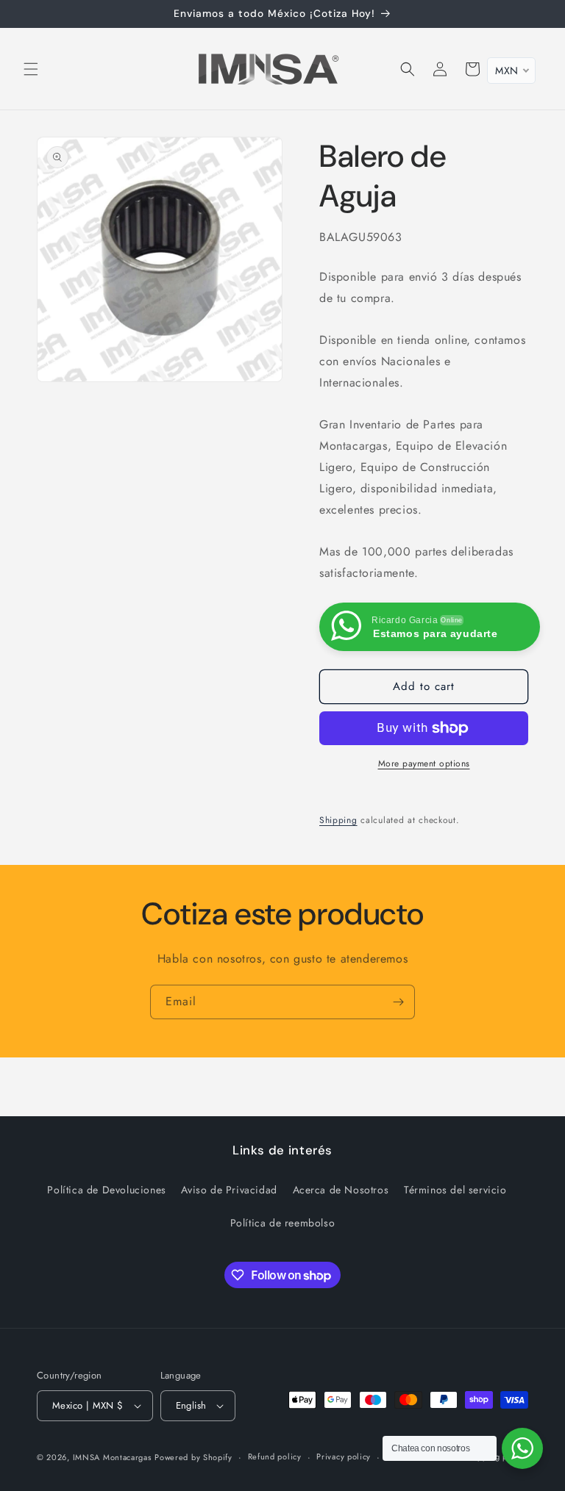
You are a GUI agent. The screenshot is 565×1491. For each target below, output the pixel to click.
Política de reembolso (282, 1222)
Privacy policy (343, 1456)
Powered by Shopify (193, 1457)
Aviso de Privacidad (229, 1189)
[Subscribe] (398, 1002)
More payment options (424, 763)
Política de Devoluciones (106, 1189)
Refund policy (275, 1456)
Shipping (338, 820)
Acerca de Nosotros (341, 1189)
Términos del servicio (455, 1189)
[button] (31, 69)
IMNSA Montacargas (112, 1457)
